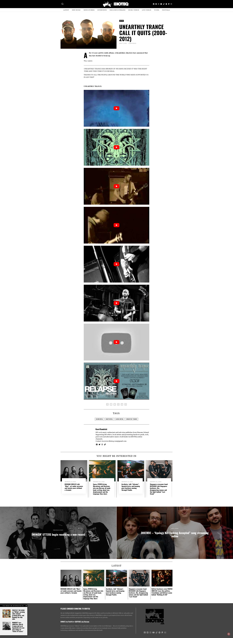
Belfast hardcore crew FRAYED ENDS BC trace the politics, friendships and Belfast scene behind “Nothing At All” (162, 592)
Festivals (166, 10)
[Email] (171, 4)
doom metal (99, 419)
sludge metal (119, 419)
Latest (66, 10)
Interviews (102, 10)
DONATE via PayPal (67, 621)
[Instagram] (158, 4)
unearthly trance (131, 419)
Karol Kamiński (101, 429)
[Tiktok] (164, 4)
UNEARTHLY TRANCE (124, 53)
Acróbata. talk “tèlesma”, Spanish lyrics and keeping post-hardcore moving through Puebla (131, 487)
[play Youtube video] (116, 108)
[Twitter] (156, 4)
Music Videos (133, 10)
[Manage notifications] (228, 634)
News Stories (89, 10)
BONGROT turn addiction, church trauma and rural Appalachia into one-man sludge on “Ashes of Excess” (18, 627)
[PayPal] (169, 4)
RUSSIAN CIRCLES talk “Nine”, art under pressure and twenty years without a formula (74, 487)
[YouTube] (161, 4)
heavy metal (109, 419)
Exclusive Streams (117, 10)
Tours (156, 10)
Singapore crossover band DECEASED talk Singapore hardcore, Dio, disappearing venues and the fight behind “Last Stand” (159, 489)
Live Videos (146, 10)
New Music (76, 10)
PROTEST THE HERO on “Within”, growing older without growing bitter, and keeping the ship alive (18, 614)
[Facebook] (154, 4)
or (74, 621)
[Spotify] (166, 4)
